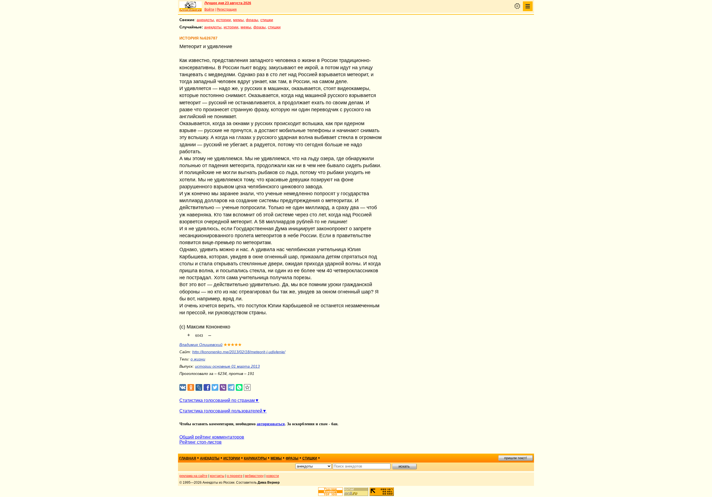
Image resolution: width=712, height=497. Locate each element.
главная (187, 458)
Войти (209, 9)
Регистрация (227, 9)
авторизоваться (271, 424)
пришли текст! (515, 458)
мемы (238, 20)
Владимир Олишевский (200, 344)
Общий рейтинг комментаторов (211, 437)
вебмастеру (254, 476)
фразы (252, 20)
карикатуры (255, 458)
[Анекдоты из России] (190, 6)
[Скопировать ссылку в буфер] (247, 387)
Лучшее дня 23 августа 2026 (227, 3)
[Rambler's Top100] (330, 491)
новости (272, 476)
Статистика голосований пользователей (220, 411)
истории (223, 20)
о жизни (198, 359)
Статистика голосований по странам (217, 400)
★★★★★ (233, 344)
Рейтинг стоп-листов (200, 442)
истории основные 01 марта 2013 (227, 366)
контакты (217, 476)
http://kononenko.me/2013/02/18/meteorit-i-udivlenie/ (238, 352)
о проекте (235, 476)
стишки (266, 20)
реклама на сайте (193, 476)
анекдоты (205, 20)
